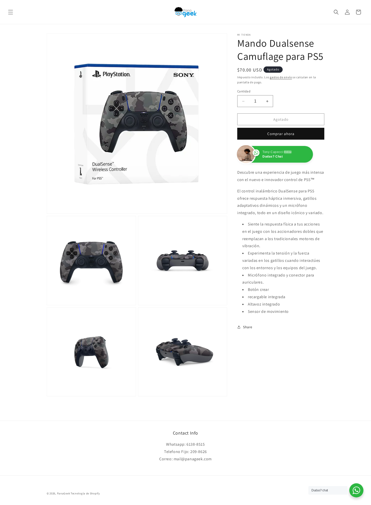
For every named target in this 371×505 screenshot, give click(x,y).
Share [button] (247, 327)
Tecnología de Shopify (85, 493)
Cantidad (243, 91)
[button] (10, 12)
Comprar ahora (281, 133)
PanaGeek (63, 493)
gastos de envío (281, 77)
